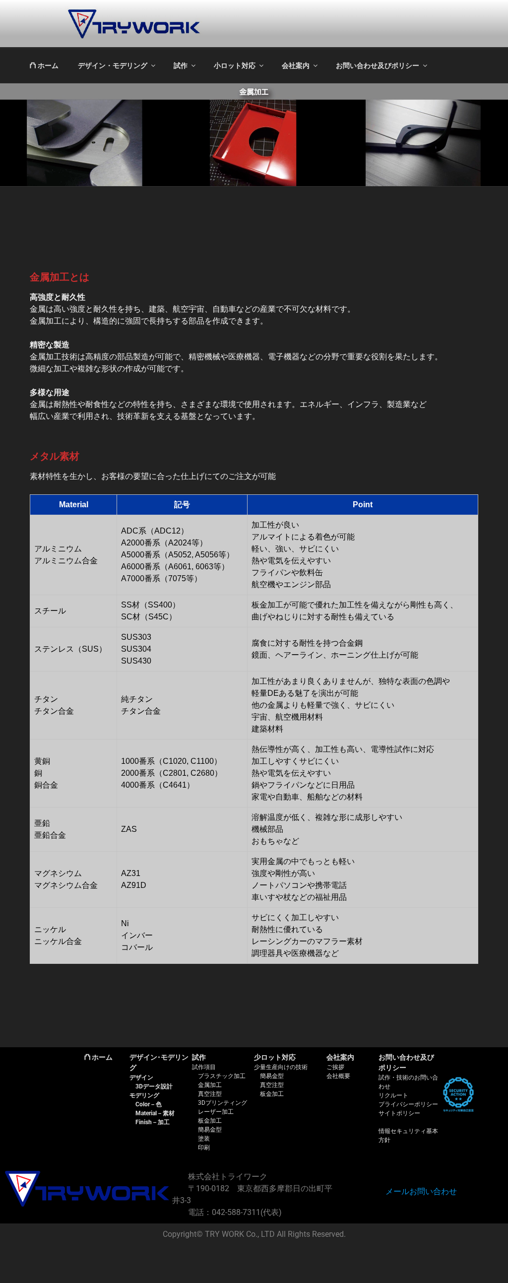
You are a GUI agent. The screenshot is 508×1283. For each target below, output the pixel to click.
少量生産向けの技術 (281, 1067)
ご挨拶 (335, 1067)
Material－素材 (155, 1113)
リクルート (393, 1095)
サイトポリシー (399, 1113)
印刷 (204, 1147)
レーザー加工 (216, 1111)
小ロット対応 (234, 65)
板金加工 (210, 1120)
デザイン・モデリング (112, 65)
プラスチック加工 (222, 1076)
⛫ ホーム (44, 65)
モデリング (144, 1095)
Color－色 (148, 1104)
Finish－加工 (152, 1122)
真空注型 (210, 1093)
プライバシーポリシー (408, 1104)
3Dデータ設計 (154, 1086)
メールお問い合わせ (421, 1191)
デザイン (141, 1077)
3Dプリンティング (222, 1102)
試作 (181, 65)
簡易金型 (210, 1129)
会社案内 (296, 65)
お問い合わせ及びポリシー (377, 65)
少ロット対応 (275, 1057)
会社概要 (338, 1076)
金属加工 (210, 1084)
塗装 (204, 1138)
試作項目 (204, 1067)
